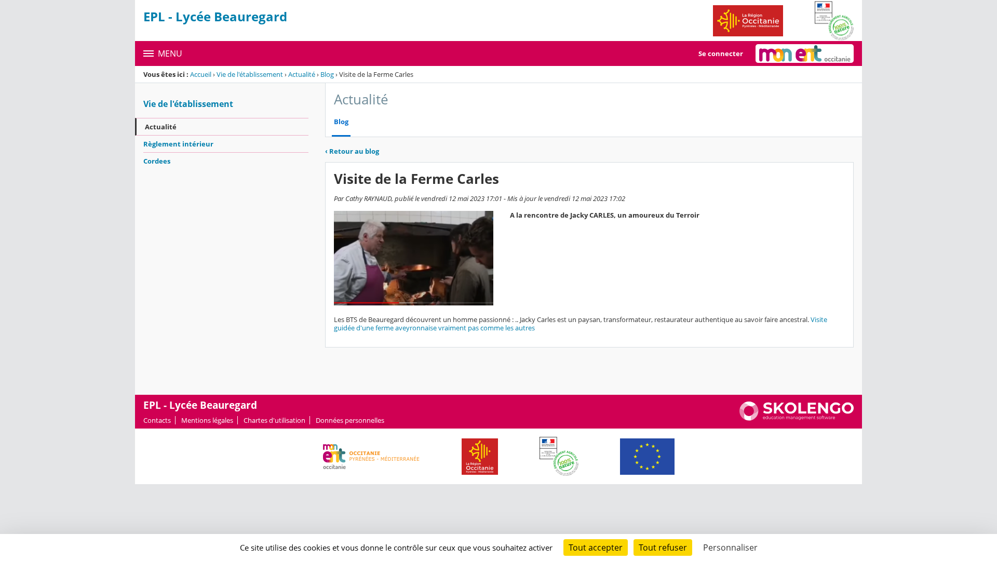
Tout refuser (663, 547)
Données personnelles (350, 420)
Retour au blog (352, 151)
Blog (327, 74)
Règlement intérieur (178, 144)
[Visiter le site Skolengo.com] (796, 418)
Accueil (200, 74)
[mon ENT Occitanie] (805, 53)
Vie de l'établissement (250, 74)
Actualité (301, 74)
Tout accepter (596, 547)
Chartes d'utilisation (274, 420)
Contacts (157, 420)
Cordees (156, 161)
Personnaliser (730, 547)
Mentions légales (207, 420)
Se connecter (720, 53)
